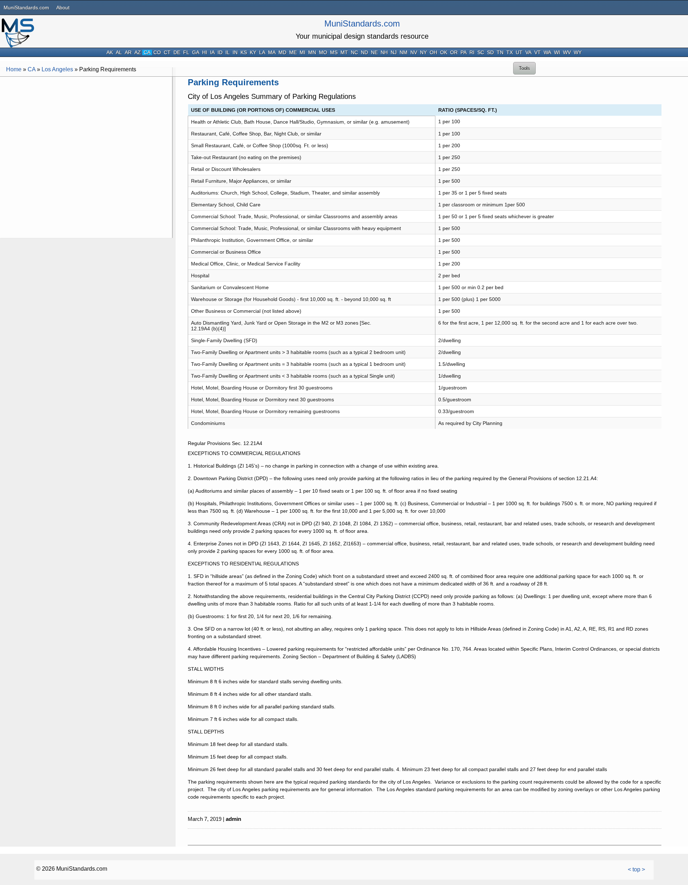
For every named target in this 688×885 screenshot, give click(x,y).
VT (537, 52)
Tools (524, 68)
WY (578, 52)
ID (220, 52)
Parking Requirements (233, 82)
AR (128, 52)
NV (413, 52)
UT (519, 52)
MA (272, 52)
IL (227, 52)
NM (403, 52)
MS (334, 52)
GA (195, 52)
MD (282, 52)
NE (374, 52)
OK (443, 52)
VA (528, 52)
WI (557, 52)
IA (212, 52)
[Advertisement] (86, 128)
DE (176, 52)
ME (293, 52)
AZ (137, 52)
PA (463, 52)
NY (423, 52)
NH (384, 52)
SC (480, 52)
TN (500, 52)
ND (364, 52)
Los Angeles (57, 69)
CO (157, 52)
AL (119, 52)
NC (354, 52)
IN (235, 52)
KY (253, 52)
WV (567, 52)
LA (262, 52)
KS (243, 52)
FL (186, 52)
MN (312, 52)
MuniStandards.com (26, 7)
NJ (394, 52)
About (63, 7)
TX (509, 52)
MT (344, 52)
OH (433, 52)
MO (323, 52)
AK (109, 52)
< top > (636, 869)
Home (14, 69)
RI (471, 52)
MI (302, 52)
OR (454, 52)
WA (547, 52)
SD (490, 52)
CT (167, 52)
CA (147, 52)
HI (204, 52)
